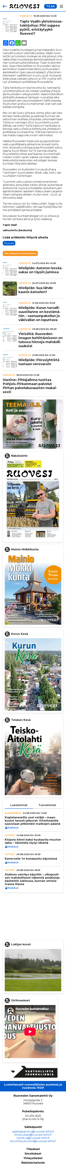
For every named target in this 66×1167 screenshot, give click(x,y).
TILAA (50, 6)
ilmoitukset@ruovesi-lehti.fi (33, 1134)
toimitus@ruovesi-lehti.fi (33, 1138)
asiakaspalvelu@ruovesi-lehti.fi (33, 1131)
